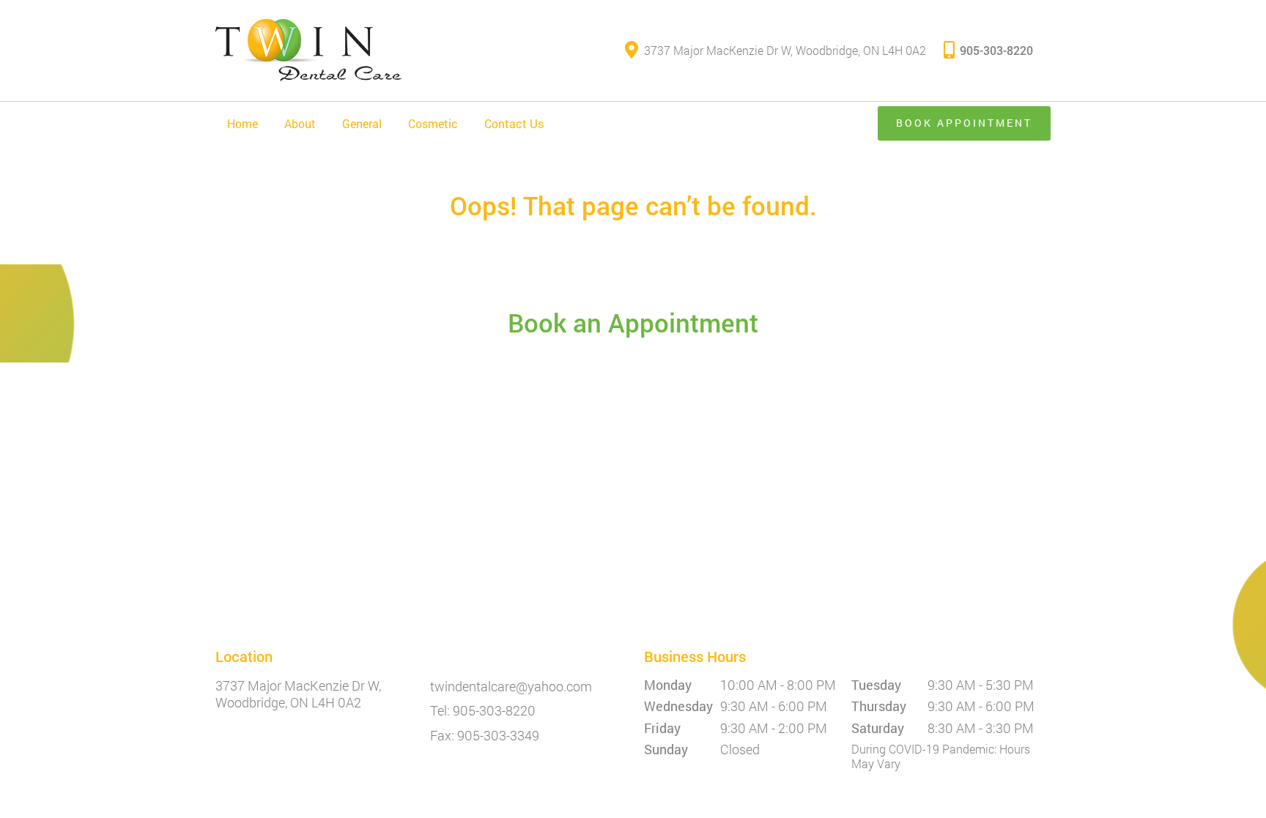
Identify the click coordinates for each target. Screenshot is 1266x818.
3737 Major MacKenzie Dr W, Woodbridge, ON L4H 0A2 (785, 50)
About (300, 123)
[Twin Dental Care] (308, 50)
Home (242, 123)
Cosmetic (433, 123)
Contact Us (514, 123)
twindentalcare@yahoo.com (511, 687)
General (362, 123)
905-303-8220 (996, 50)
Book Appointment (964, 123)
